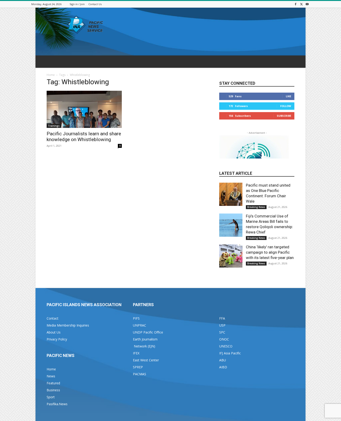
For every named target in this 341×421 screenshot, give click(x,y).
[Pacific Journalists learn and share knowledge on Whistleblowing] (84, 109)
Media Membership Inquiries (68, 325)
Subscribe (284, 115)
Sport (51, 397)
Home (51, 75)
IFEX (136, 353)
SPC (222, 332)
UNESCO (225, 346)
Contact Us (95, 4)
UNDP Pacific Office (148, 332)
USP (222, 325)
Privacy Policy (57, 339)
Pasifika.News (57, 404)
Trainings (54, 125)
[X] (301, 4)
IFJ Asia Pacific (230, 353)
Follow (285, 106)
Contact (52, 318)
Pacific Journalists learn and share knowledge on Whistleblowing (84, 136)
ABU (222, 360)
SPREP (138, 367)
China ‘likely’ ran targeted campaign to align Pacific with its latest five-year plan (270, 252)
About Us (54, 332)
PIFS (136, 318)
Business (53, 390)
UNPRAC (139, 325)
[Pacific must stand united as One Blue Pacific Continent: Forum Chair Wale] (230, 194)
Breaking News (256, 207)
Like (288, 96)
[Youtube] (307, 4)
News (51, 376)
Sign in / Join (77, 4)
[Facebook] (295, 4)
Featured (53, 383)
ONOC (224, 339)
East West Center (146, 360)
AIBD (223, 367)
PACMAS (139, 374)
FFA (222, 318)
